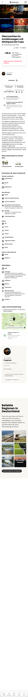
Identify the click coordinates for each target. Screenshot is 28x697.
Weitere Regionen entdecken (12, 471)
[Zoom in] (24, 315)
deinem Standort (7, 311)
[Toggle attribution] (24, 328)
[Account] (25, 2)
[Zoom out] (24, 317)
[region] (14, 321)
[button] (14, 319)
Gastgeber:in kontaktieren (12, 379)
